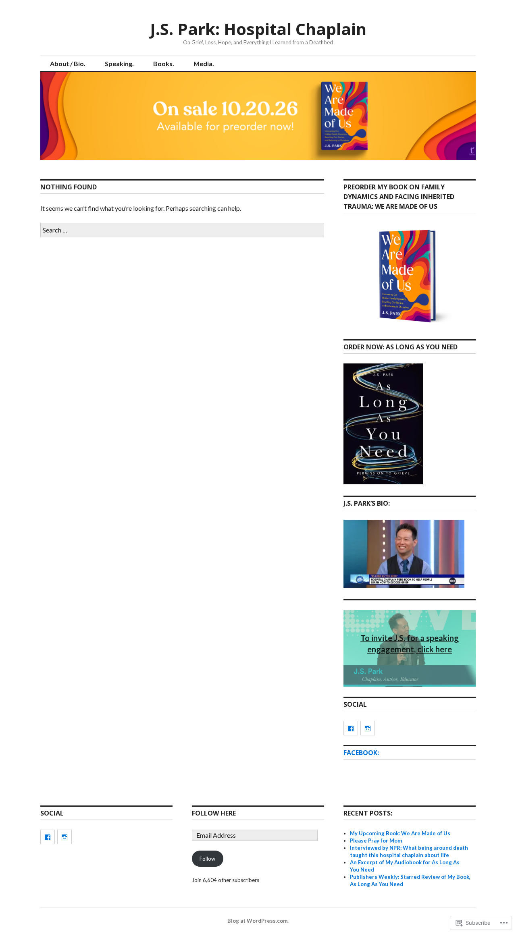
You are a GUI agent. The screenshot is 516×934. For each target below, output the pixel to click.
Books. (163, 63)
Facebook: (361, 752)
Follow (207, 858)
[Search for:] (182, 230)
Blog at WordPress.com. (258, 920)
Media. (204, 63)
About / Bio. (67, 63)
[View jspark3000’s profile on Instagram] (367, 728)
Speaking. (119, 63)
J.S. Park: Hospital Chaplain (258, 29)
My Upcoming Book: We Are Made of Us (400, 833)
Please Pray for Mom (376, 840)
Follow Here (214, 813)
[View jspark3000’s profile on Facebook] (350, 728)
